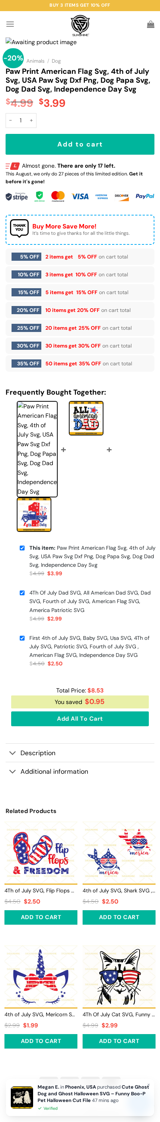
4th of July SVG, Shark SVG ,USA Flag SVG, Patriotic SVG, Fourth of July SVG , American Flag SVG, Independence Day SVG (119, 890)
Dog (56, 61)
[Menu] (10, 24)
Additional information (54, 771)
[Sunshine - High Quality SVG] (80, 24)
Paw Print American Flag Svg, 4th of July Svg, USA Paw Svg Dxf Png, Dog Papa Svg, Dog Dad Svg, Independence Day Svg (92, 556)
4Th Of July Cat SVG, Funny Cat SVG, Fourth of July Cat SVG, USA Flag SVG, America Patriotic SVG (119, 1014)
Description (37, 753)
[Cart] (150, 24)
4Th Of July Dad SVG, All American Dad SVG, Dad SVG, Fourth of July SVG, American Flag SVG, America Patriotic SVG (90, 601)
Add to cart (80, 144)
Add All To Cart (80, 719)
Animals (35, 61)
